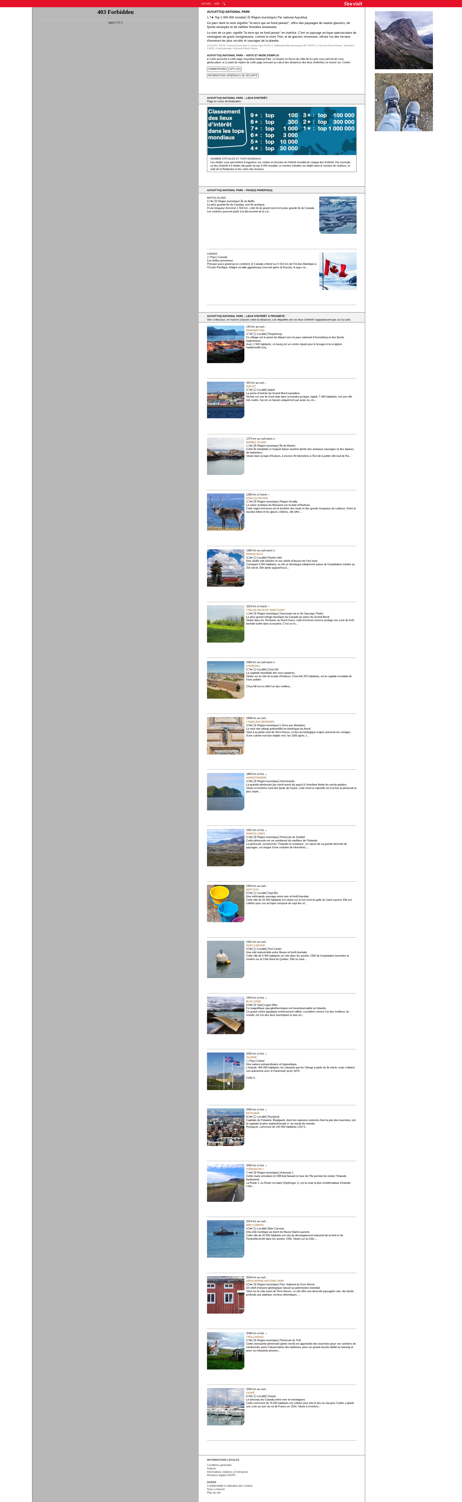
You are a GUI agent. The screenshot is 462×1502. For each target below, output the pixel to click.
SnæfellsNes (255, 833)
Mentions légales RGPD (221, 1475)
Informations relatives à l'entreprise (227, 1471)
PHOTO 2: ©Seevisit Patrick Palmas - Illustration (330, 45)
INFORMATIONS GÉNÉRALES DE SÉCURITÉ (233, 75)
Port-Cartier (255, 945)
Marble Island (256, 442)
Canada (212, 253)
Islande (251, 1057)
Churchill (253, 665)
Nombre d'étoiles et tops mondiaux (235, 158)
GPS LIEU (235, 69)
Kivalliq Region (257, 498)
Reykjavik (253, 1113)
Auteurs (211, 1468)
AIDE (217, 3)
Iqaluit (251, 386)
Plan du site (214, 1492)
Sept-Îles (252, 889)
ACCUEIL (206, 3)
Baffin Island (216, 197)
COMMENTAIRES (217, 69)
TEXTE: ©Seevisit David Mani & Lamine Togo (241, 45)
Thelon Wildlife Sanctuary (265, 609)
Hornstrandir (256, 777)
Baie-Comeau (255, 1224)
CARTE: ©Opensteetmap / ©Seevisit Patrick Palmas (232, 48)
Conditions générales (219, 1465)
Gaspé (250, 1392)
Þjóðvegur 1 (255, 1169)
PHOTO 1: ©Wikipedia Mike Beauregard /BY (285, 45)
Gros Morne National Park (265, 1280)
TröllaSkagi (255, 1336)
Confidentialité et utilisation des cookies (230, 1485)
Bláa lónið (253, 1001)
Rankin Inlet (254, 554)
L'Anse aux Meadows (260, 721)
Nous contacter (216, 1489)
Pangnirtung (255, 330)
